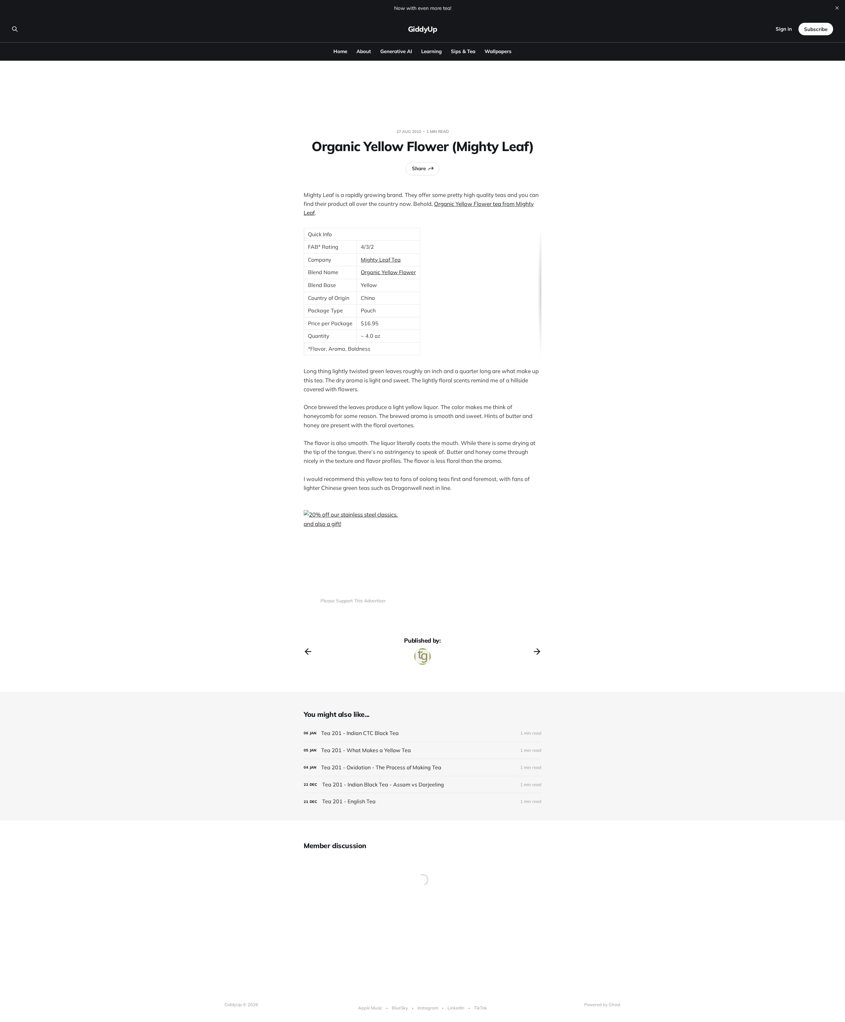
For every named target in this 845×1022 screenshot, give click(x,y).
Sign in (784, 29)
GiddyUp (422, 29)
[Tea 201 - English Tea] (422, 801)
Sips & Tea (463, 51)
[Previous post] (308, 651)
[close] (837, 8)
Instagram (428, 1007)
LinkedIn (456, 1007)
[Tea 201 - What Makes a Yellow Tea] (422, 750)
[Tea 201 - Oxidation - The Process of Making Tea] (422, 767)
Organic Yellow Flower (388, 272)
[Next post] (537, 651)
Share (419, 168)
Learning (431, 51)
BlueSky (400, 1007)
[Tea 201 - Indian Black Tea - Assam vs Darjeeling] (422, 784)
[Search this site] (15, 29)
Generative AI (396, 51)
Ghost (615, 1004)
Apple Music (370, 1007)
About (363, 51)
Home (340, 51)
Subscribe (816, 29)
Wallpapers (498, 51)
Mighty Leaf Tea (381, 259)
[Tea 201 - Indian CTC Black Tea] (422, 733)
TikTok (480, 1007)
